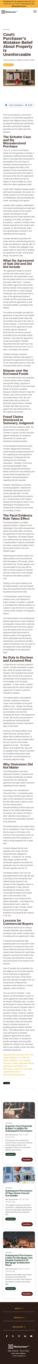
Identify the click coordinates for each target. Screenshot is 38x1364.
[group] (19, 105)
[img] (26, 105)
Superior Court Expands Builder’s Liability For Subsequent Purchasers (18, 1128)
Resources (18, 1327)
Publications (8, 65)
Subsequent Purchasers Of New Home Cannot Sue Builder (18, 1193)
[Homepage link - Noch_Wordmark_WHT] (19, 1348)
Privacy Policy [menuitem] (24, 1351)
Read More (27, 1159)
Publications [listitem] (10, 1154)
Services (18, 1318)
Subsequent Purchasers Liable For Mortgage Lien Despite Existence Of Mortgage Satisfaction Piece (19, 1260)
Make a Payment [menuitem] (13, 1351)
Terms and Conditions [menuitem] (18, 1353)
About (18, 1308)
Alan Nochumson (9, 60)
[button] (6, 105)
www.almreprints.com (16, 1075)
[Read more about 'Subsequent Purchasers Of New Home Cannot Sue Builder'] (19, 1175)
